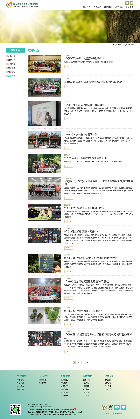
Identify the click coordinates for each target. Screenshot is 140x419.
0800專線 (42, 380)
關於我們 (87, 7)
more (68, 66)
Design (118, 413)
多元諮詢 (97, 7)
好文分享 (107, 386)
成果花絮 (86, 396)
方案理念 (20, 380)
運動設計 (64, 383)
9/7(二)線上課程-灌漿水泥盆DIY (81, 231)
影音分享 (107, 389)
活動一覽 (86, 380)
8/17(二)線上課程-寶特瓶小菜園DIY (83, 310)
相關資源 (129, 7)
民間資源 (107, 383)
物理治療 (64, 386)
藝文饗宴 (86, 389)
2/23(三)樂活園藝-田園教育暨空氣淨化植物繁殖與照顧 (93, 81)
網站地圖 (20, 389)
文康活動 (86, 392)
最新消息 (20, 383)
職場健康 (64, 396)
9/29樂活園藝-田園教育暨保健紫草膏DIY (85, 158)
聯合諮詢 (42, 383)
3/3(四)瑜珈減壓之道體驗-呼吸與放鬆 (84, 58)
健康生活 (86, 383)
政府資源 (107, 380)
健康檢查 (64, 380)
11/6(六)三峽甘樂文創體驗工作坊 (82, 134)
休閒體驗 (86, 386)
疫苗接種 (64, 392)
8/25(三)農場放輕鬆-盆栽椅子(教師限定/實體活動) (90, 257)
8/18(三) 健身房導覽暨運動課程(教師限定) (86, 281)
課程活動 (119, 7)
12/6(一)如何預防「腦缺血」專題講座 (84, 104)
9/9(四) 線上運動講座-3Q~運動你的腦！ (85, 208)
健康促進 (108, 7)
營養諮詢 (64, 389)
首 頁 (111, 45)
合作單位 (20, 386)
